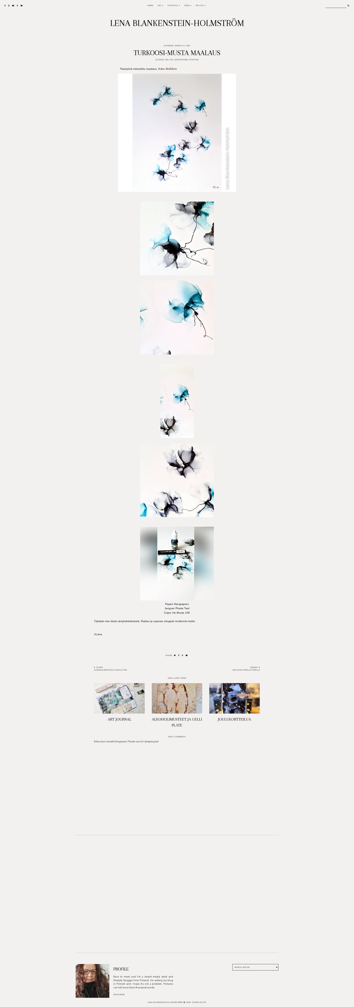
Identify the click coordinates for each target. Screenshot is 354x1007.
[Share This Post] (178, 655)
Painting (194, 59)
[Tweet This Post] (175, 655)
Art (159, 5)
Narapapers (181, 59)
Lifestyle (173, 5)
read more (119, 994)
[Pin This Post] (182, 655)
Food (187, 5)
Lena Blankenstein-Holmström (177, 23)
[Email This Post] (187, 655)
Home (150, 5)
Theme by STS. (199, 1002)
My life (200, 5)
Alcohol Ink (162, 59)
